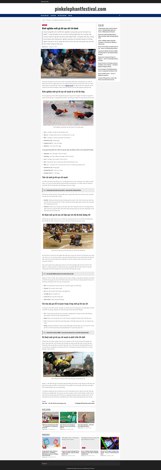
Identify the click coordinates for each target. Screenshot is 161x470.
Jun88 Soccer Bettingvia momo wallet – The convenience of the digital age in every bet (50, 426)
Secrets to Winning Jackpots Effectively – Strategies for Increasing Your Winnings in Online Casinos (107, 42)
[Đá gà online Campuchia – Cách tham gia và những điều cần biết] (86, 417)
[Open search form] (119, 15)
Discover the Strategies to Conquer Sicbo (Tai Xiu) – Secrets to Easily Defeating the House (110, 452)
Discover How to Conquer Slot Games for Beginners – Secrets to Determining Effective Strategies (108, 58)
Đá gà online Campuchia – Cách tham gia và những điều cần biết (86, 425)
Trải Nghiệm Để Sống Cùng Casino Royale (84, 402)
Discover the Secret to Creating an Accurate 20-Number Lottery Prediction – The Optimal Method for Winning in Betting (108, 64)
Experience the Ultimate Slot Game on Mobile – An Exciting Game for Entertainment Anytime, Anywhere (108, 52)
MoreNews (85, 468)
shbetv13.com (69, 85)
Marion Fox (45, 47)
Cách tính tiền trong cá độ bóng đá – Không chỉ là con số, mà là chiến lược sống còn (68, 426)
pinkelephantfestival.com (80, 8)
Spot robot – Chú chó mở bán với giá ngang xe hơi (54, 402)
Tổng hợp (70, 15)
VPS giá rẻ (44, 463)
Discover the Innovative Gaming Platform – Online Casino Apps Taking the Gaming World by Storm (108, 36)
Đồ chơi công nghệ (44, 15)
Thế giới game (53, 15)
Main (45, 447)
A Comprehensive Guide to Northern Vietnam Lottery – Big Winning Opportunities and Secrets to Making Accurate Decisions (107, 30)
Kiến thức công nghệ (62, 15)
